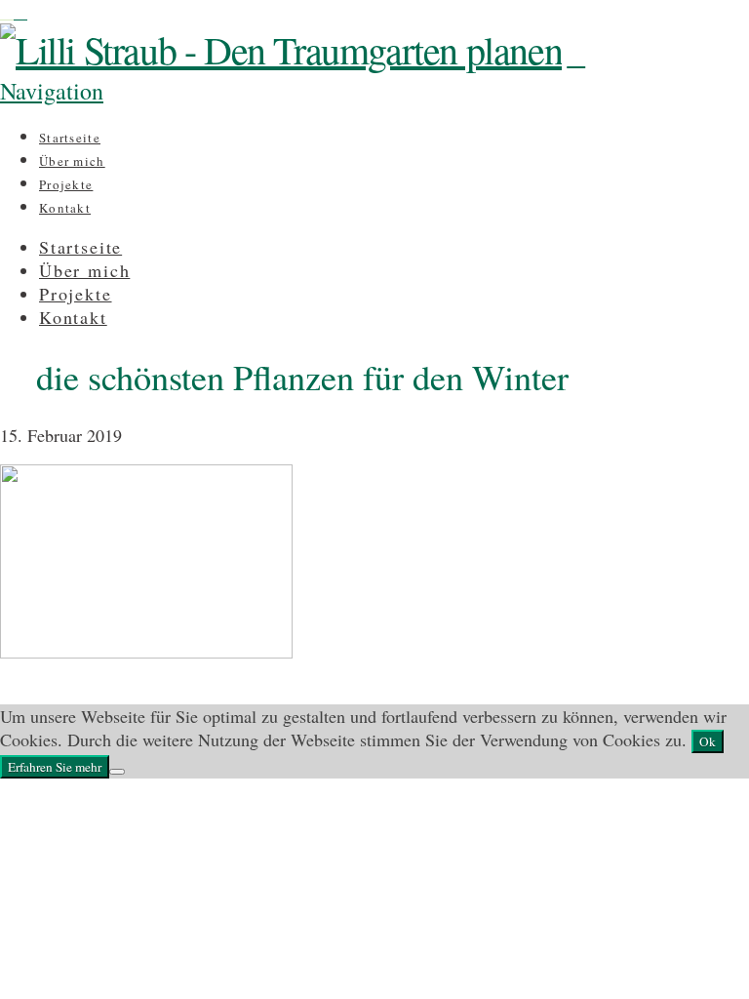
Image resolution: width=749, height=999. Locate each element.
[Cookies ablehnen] (117, 772)
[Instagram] (7, 11)
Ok (707, 741)
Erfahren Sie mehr (54, 767)
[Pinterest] (20, 11)
